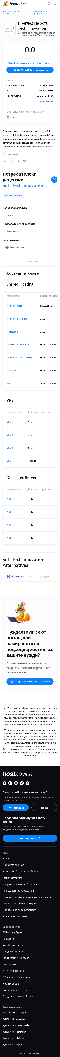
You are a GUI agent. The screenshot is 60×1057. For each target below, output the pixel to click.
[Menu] (54, 3)
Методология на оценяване (11, 12)
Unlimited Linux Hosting (19, 357)
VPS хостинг (10, 964)
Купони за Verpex (12, 1044)
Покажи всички (45, 101)
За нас (6, 858)
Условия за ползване (15, 916)
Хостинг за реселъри (15, 989)
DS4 (9, 538)
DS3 (9, 525)
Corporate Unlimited (18, 344)
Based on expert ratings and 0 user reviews (30, 62)
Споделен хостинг (13, 951)
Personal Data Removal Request (20, 903)
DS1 (9, 499)
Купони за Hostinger (14, 1031)
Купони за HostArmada (16, 1025)
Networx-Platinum (17, 318)
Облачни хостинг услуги (16, 977)
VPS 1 (10, 422)
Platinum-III (13, 331)
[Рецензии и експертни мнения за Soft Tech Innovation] (5, 160)
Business (11, 370)
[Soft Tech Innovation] (9, 29)
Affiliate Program (12, 877)
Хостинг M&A (28, 838)
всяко (9, 214)
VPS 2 (10, 435)
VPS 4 (10, 461)
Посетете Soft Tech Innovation (30, 69)
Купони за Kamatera (14, 1018)
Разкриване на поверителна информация (27, 896)
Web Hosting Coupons (15, 1012)
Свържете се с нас (13, 864)
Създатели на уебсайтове (18, 996)
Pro (8, 383)
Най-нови (12, 230)
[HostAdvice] (16, 3)
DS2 (9, 512)
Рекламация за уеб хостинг (18, 890)
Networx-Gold (14, 305)
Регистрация (16, 807)
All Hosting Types (12, 932)
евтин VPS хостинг (13, 970)
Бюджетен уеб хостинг (16, 957)
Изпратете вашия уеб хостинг (20, 884)
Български (17, 246)
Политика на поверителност (19, 909)
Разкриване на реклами (40, 12)
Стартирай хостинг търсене (32, 681)
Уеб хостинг (9, 938)
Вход (44, 807)
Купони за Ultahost (13, 1038)
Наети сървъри (11, 983)
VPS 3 (10, 448)
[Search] (49, 3)
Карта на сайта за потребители (21, 871)
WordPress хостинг (13, 945)
